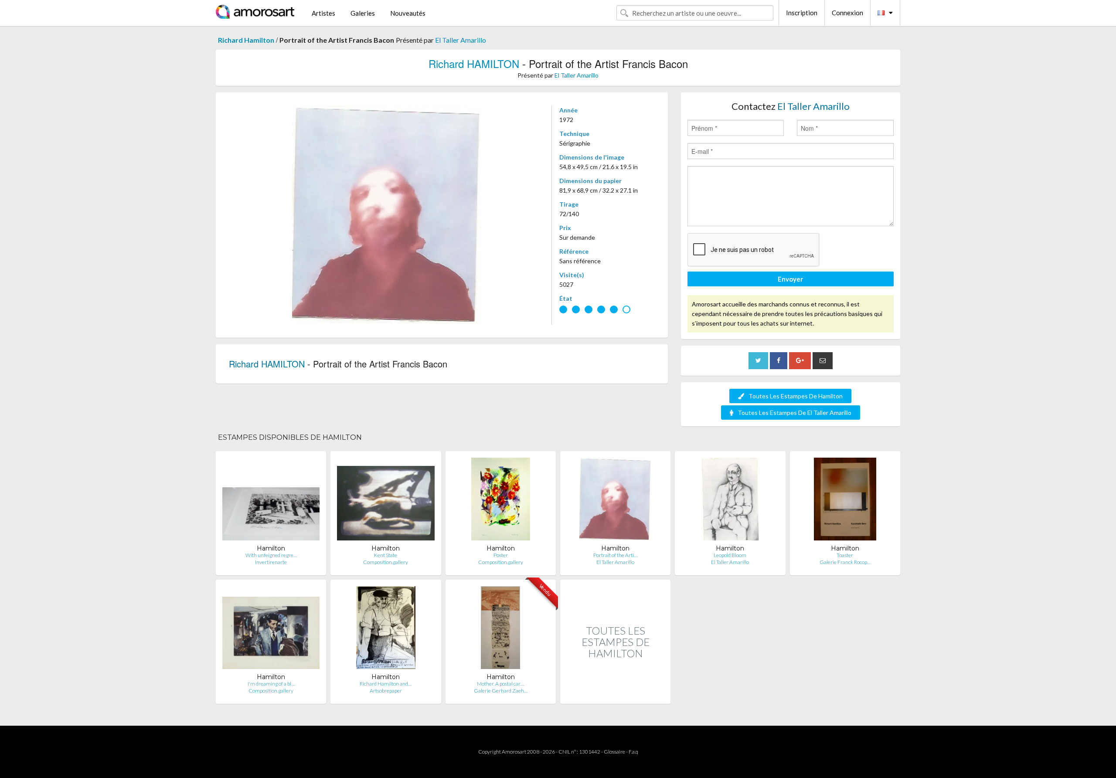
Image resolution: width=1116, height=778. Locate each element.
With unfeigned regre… (271, 555)
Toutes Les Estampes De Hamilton (796, 396)
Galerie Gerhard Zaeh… (500, 690)
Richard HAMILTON (474, 63)
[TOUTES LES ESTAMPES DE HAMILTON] (615, 695)
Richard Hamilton (246, 40)
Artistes (323, 13)
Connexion (847, 13)
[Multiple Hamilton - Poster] (501, 501)
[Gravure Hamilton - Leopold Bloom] (730, 501)
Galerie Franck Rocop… (845, 562)
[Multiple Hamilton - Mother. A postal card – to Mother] (500, 630)
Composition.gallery (385, 562)
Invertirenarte (271, 562)
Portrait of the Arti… (615, 555)
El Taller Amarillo (460, 40)
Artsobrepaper (386, 690)
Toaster (845, 555)
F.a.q (633, 751)
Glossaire (614, 751)
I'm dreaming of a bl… (271, 683)
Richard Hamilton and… (386, 683)
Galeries (362, 13)
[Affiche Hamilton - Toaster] (845, 501)
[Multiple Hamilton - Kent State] (385, 501)
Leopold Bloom (730, 555)
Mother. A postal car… (500, 683)
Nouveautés (407, 13)
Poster (500, 555)
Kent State (385, 555)
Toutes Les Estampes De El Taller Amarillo (794, 412)
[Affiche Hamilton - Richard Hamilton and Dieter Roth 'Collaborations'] (385, 630)
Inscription (801, 13)
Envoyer (790, 279)
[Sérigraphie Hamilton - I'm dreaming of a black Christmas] (271, 630)
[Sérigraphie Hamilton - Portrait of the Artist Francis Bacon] (615, 501)
